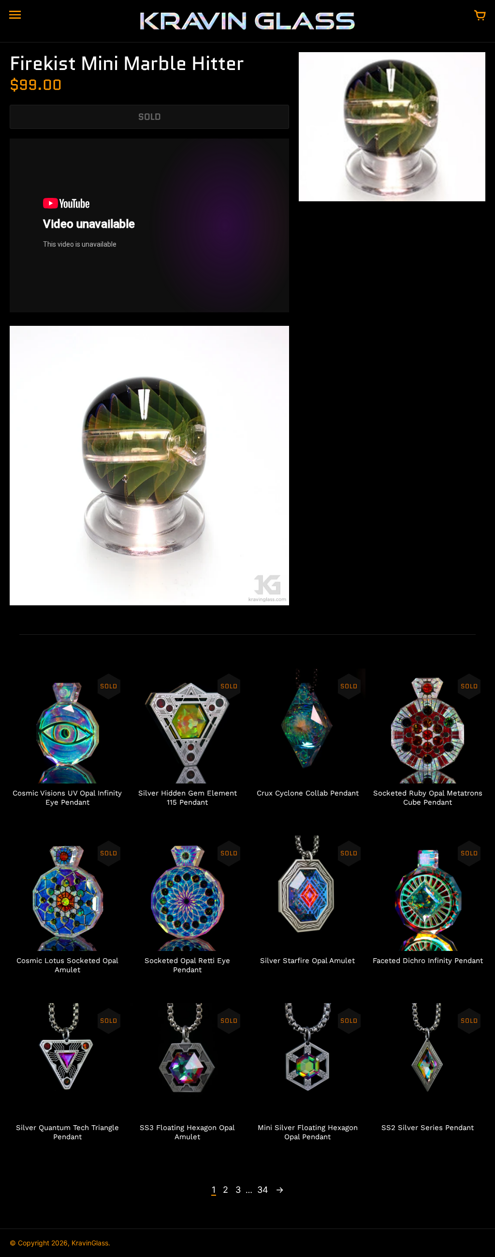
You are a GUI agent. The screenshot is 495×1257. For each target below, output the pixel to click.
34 (262, 1190)
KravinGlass (90, 1243)
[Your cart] (480, 16)
